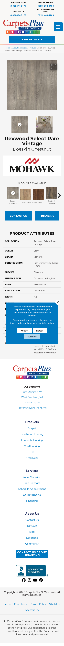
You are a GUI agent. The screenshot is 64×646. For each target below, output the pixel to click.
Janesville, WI (32, 402)
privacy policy (37, 320)
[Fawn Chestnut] (25, 194)
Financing (47, 215)
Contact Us (18, 215)
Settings (32, 336)
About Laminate (19, 48)
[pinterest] (41, 580)
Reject (39, 331)
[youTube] (35, 580)
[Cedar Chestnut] (38, 194)
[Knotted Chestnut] (51, 193)
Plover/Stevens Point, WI (32, 407)
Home (7, 48)
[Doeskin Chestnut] (13, 193)
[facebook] (23, 580)
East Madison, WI (32, 391)
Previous (5, 123)
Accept (24, 331)
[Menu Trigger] (58, 26)
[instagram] (29, 580)
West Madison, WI (32, 397)
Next (59, 123)
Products (32, 48)
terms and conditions (21, 323)
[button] (32, 39)
